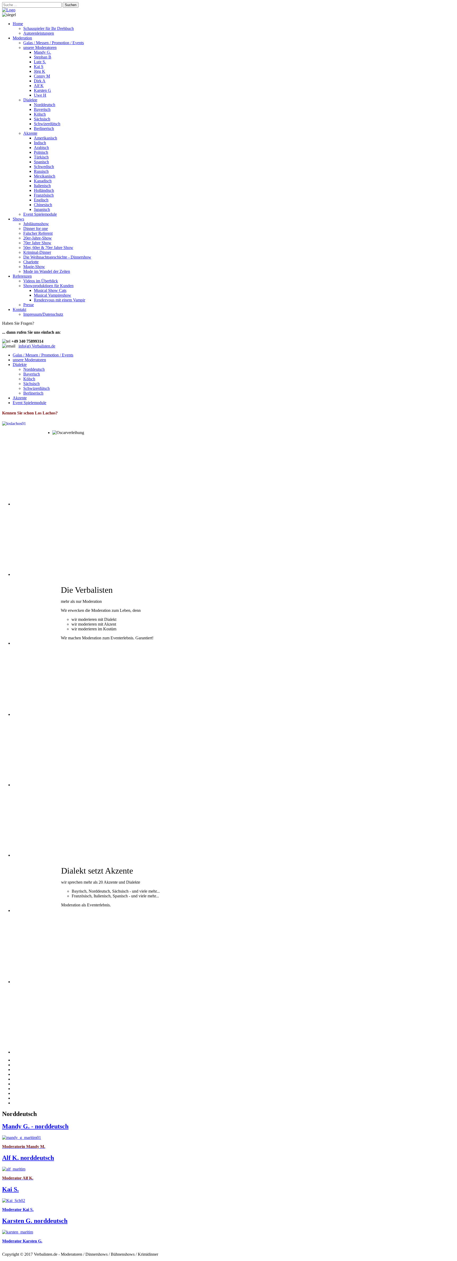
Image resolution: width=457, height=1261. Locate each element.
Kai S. (10, 1189)
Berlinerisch (44, 128)
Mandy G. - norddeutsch (35, 1126)
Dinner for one (35, 228)
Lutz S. (40, 62)
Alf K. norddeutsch (28, 1157)
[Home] (8, 10)
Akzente (30, 133)
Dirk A (39, 81)
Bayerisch (42, 109)
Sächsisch (42, 119)
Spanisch (41, 162)
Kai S (38, 66)
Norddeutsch (44, 104)
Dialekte (30, 100)
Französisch (44, 195)
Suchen (70, 5)
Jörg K (39, 71)
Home (18, 23)
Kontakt (19, 309)
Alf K (39, 85)
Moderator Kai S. (18, 1209)
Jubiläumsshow (36, 224)
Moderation (22, 38)
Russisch (41, 171)
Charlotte (31, 262)
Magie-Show (34, 266)
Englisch (41, 200)
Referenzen (22, 276)
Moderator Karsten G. (22, 1241)
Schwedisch (44, 166)
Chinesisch (43, 204)
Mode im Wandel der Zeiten (46, 271)
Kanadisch (43, 181)
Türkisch (41, 157)
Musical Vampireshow (52, 295)
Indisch (40, 143)
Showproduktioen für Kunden (48, 285)
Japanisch (42, 209)
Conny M (42, 76)
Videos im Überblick (40, 281)
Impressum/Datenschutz (43, 314)
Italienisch (42, 185)
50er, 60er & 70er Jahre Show (48, 247)
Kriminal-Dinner (37, 252)
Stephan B (42, 57)
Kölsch (40, 114)
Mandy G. (42, 52)
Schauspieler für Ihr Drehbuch (48, 28)
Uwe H (40, 95)
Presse (28, 304)
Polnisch (41, 152)
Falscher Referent (38, 233)
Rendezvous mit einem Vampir (59, 300)
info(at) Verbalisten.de (37, 346)
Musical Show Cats (50, 290)
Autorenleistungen (38, 33)
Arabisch (41, 147)
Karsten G (42, 90)
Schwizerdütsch (47, 123)
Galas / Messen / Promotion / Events (53, 42)
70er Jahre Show (37, 243)
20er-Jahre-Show (37, 238)
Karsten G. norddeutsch (34, 1220)
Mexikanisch (44, 176)
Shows (18, 219)
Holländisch (44, 190)
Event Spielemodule (40, 214)
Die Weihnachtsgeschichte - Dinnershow (57, 257)
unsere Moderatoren (40, 47)
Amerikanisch (45, 138)
